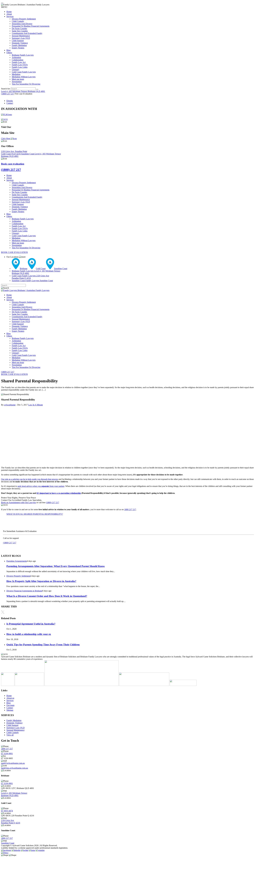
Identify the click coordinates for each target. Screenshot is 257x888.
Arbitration (16, 57)
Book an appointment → (13, 547)
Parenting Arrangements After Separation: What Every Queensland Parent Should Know (55, 566)
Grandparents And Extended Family (27, 33)
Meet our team (18, 79)
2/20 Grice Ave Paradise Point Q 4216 (10, 821)
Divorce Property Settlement (24, 19)
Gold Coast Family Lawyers (24, 72)
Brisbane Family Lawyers (23, 55)
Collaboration (17, 60)
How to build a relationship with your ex (28, 634)
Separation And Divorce (22, 24)
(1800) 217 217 (7, 94)
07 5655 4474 (7, 811)
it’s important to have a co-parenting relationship (59, 493)
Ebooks (9, 101)
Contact (9, 103)
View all (10, 735)
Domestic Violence (20, 43)
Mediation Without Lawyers (23, 77)
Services (10, 16)
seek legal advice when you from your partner (41, 486)
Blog (8, 50)
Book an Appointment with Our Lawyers (18, 502)
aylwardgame (10, 405)
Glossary (15, 69)
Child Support (18, 40)
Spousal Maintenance (21, 36)
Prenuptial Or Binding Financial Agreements (30, 26)
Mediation (16, 74)
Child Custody (18, 21)
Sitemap (9, 710)
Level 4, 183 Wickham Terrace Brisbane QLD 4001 (14, 794)
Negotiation (17, 81)
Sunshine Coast (28, 154)
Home (9, 11)
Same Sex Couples (20, 31)
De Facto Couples (19, 28)
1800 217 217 (130, 509)
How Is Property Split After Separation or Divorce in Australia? (41, 581)
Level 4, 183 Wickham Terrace (23, 91)
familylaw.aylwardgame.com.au (14, 768)
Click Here (6, 138)
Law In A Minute (35, 405)
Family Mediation (19, 45)
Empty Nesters (18, 48)
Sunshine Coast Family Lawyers (32, 280)
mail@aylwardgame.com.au (13, 763)
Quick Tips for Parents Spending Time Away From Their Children (43, 644)
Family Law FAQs (20, 65)
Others (9, 52)
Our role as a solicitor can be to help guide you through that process (29, 479)
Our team (10, 705)
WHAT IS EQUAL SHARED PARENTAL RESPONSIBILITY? (34, 514)
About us (10, 698)
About (9, 14)
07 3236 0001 (7, 753)
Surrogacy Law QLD (21, 38)
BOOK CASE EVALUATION (14, 252)
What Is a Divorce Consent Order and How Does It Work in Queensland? (46, 596)
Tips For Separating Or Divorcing (26, 84)
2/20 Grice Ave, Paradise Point (14, 152)
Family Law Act (19, 62)
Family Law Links (19, 67)
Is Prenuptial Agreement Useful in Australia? (30, 623)
